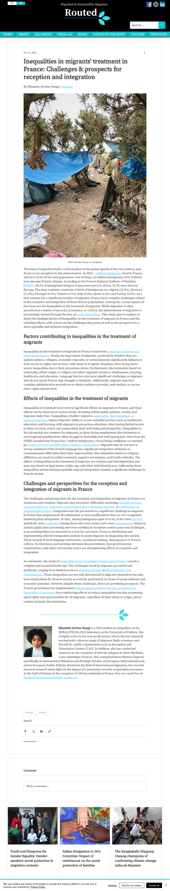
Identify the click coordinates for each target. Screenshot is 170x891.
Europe (29, 712)
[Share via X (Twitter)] (33, 731)
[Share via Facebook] (25, 731)
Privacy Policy (38, 887)
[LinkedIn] (162, 4)
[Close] (166, 885)
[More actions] (144, 53)
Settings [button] (112, 885)
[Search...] (162, 25)
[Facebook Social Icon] (149, 4)
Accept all (154, 885)
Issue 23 (28, 720)
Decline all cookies (131, 885)
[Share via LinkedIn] (41, 731)
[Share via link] (49, 731)
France (42, 712)
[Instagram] (156, 4)
